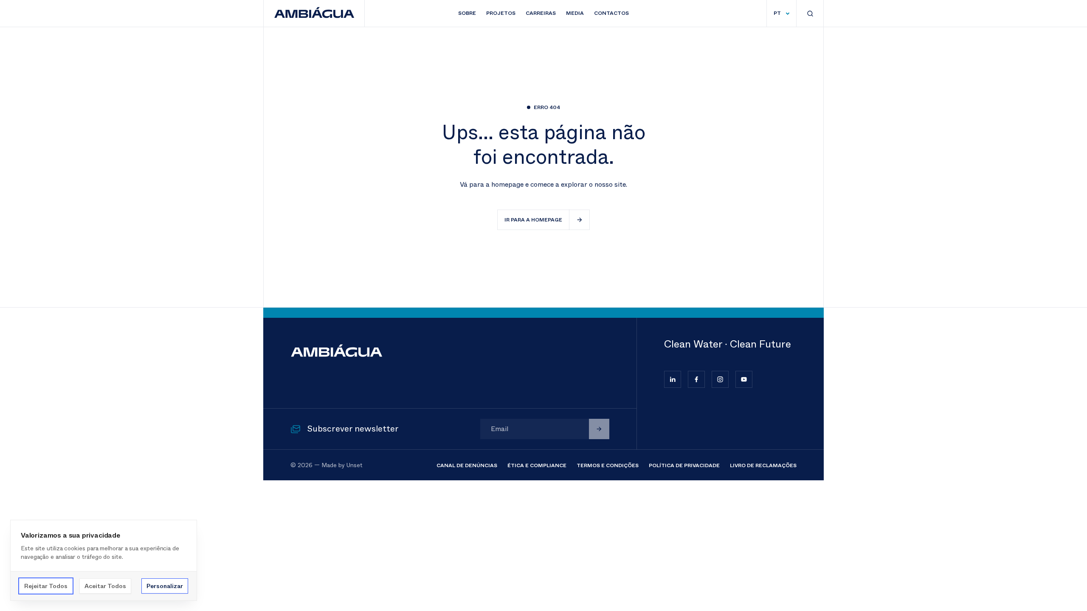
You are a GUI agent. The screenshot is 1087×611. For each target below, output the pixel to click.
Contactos (611, 13)
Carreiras (541, 13)
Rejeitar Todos (46, 586)
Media (575, 13)
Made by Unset (342, 465)
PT (777, 13)
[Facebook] (696, 379)
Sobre (467, 13)
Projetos (500, 13)
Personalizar (164, 586)
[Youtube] (743, 379)
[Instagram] (720, 379)
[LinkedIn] (672, 379)
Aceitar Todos (105, 586)
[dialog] (103, 560)
